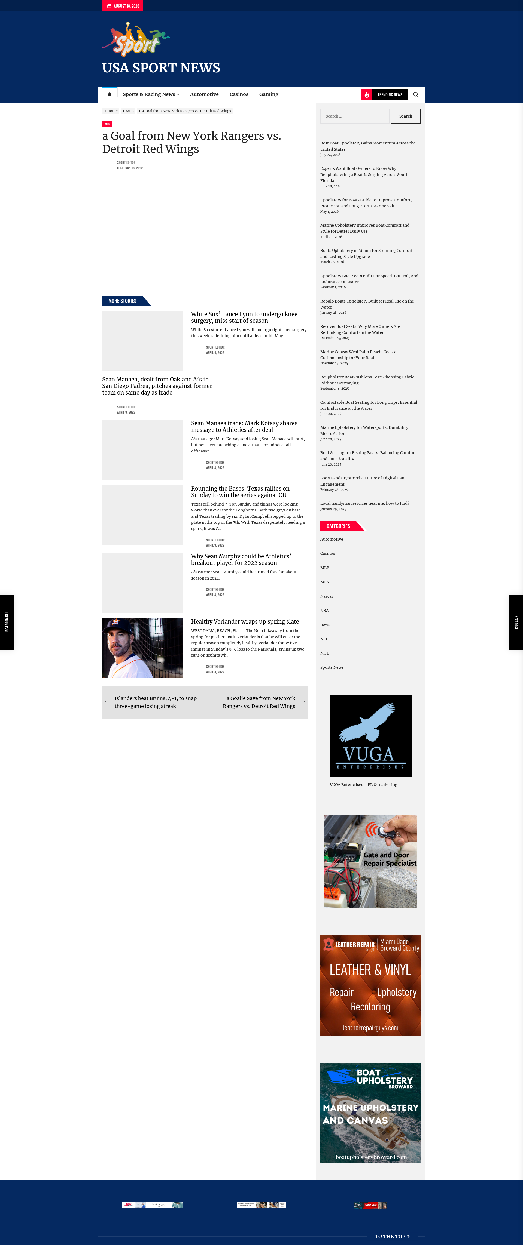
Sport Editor (126, 162)
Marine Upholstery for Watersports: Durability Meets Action (364, 430)
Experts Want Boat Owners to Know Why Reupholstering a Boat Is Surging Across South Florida (364, 174)
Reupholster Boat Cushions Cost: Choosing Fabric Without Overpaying (367, 380)
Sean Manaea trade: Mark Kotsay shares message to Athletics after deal (244, 426)
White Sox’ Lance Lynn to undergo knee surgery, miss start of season (244, 317)
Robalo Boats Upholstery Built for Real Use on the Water (367, 304)
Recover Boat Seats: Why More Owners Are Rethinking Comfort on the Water (360, 329)
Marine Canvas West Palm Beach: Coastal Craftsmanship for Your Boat (359, 354)
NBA (324, 610)
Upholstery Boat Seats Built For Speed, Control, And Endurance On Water (369, 278)
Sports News (332, 667)
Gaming (268, 94)
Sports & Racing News (149, 94)
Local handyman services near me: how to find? (364, 503)
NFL (324, 639)
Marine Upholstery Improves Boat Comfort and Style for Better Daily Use (364, 228)
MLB (324, 567)
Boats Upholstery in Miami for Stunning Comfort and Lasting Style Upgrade (366, 253)
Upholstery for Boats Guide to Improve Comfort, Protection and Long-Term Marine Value (366, 203)
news (325, 624)
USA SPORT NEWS (161, 68)
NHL (324, 653)
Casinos (239, 94)
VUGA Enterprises (346, 784)
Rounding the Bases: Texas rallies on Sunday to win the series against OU (240, 491)
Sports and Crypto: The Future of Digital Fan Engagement (362, 481)
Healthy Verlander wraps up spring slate (245, 621)
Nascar (326, 596)
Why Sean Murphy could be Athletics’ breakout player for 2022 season (241, 559)
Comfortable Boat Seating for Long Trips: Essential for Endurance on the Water (368, 405)
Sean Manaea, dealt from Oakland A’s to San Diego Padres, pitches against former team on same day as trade (157, 386)
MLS (324, 582)
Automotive (204, 94)
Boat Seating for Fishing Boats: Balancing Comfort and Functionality (368, 455)
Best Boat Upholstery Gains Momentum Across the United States (368, 146)
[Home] (109, 95)
